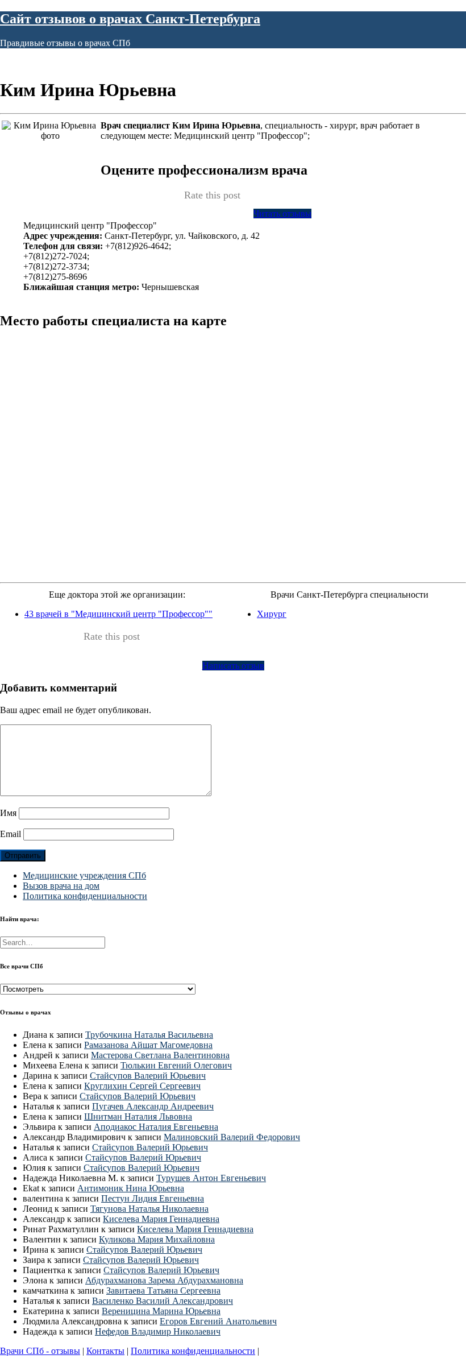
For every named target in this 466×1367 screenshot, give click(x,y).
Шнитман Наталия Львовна (138, 1116)
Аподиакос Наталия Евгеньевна (156, 1127)
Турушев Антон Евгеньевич (211, 1178)
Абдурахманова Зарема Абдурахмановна (164, 1280)
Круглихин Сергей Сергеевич (142, 1086)
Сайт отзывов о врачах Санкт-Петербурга (130, 18)
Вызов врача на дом (61, 885)
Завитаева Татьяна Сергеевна (163, 1290)
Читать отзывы (282, 213)
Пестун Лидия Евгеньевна (152, 1198)
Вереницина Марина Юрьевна (161, 1311)
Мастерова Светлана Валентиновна (160, 1055)
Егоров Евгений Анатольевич (218, 1321)
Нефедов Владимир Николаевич (157, 1331)
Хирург (271, 614)
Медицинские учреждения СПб (84, 875)
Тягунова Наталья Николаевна (149, 1208)
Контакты (105, 1351)
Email (10, 834)
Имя (8, 813)
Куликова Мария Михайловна (157, 1239)
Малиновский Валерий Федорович (232, 1137)
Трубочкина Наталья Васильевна (149, 1034)
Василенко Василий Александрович (162, 1301)
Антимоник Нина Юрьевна (130, 1188)
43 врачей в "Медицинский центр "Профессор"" (118, 614)
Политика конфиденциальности (85, 896)
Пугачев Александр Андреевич (153, 1106)
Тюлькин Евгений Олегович (176, 1065)
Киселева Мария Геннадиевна (161, 1219)
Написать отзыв (233, 665)
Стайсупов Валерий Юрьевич (148, 1075)
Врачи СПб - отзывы (40, 1351)
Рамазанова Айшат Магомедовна (148, 1045)
